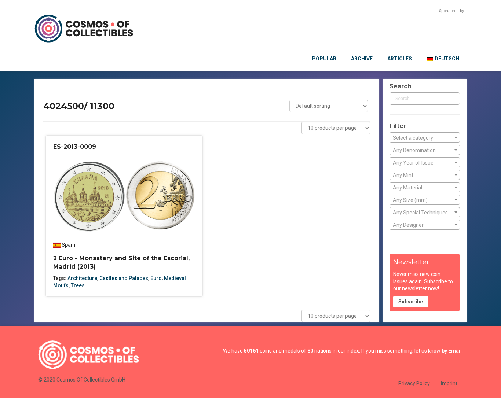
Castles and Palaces (123, 278)
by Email (452, 351)
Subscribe (410, 302)
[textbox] (425, 138)
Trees (78, 285)
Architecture (82, 278)
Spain (68, 245)
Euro (156, 278)
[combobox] (425, 137)
